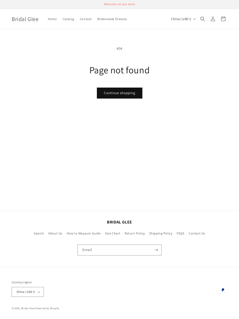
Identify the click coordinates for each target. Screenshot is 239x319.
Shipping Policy (160, 233)
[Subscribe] (156, 250)
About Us (55, 233)
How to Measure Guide (84, 233)
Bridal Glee (28, 308)
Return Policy (135, 233)
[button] (202, 19)
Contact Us (197, 233)
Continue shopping (119, 93)
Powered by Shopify (47, 308)
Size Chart (112, 233)
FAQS (180, 233)
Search (39, 233)
